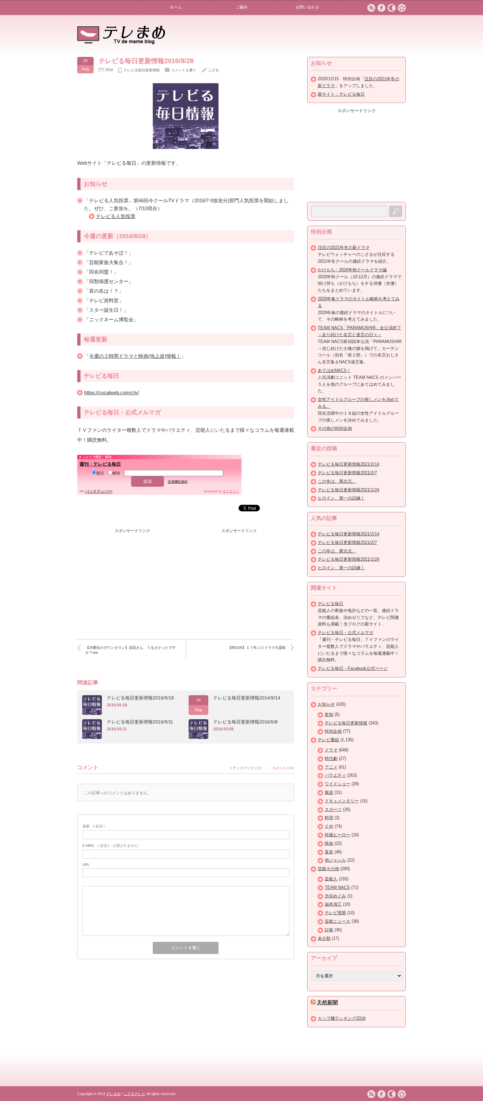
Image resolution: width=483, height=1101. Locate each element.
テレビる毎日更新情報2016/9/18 (140, 697)
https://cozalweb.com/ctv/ (111, 392)
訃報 (329, 929)
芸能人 (331, 878)
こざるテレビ (134, 1094)
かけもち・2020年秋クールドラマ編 (352, 269)
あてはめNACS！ (334, 370)
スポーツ (333, 809)
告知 (329, 714)
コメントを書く (183, 70)
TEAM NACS (337, 887)
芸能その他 (328, 868)
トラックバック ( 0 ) (245, 768)
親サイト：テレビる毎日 (341, 94)
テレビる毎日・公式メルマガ (345, 632)
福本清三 (333, 904)
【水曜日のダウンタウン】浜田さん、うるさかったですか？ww (130, 650)
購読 (100, 473)
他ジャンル (335, 860)
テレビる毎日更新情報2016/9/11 (140, 721)
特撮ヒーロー (337, 834)
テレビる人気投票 (115, 216)
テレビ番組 (328, 739)
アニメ (331, 767)
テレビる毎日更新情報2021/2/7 (347, 472)
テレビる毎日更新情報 (142, 70)
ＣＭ (329, 826)
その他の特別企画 (335, 428)
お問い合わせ (307, 7)
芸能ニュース (337, 921)
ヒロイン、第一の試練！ (341, 498)
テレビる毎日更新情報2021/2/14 (348, 464)
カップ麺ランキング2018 (341, 1018)
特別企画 (333, 731)
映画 (329, 843)
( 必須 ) (93, 826)
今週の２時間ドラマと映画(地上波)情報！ (135, 356)
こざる (213, 70)
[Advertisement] (132, 577)
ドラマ (331, 749)
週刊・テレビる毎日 (100, 464)
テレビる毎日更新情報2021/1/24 (348, 489)
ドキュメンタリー (342, 800)
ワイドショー (337, 783)
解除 (116, 473)
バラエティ (335, 775)
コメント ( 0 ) (283, 768)
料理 (329, 817)
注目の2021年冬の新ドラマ (344, 247)
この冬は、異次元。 (337, 481)
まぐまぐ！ (231, 491)
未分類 (324, 938)
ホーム (176, 7)
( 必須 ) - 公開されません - (111, 845)
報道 (329, 792)
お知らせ (326, 704)
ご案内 (241, 7)
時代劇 (331, 758)
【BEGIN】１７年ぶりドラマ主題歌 (257, 647)
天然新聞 (327, 1002)
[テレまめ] (121, 42)
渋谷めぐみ (335, 895)
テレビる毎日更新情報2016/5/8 (245, 721)
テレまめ (113, 1094)
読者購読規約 (178, 481)
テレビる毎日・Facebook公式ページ (353, 668)
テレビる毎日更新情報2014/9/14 (246, 697)
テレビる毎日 (330, 603)
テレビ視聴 (335, 912)
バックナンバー (99, 491)
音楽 (329, 851)
